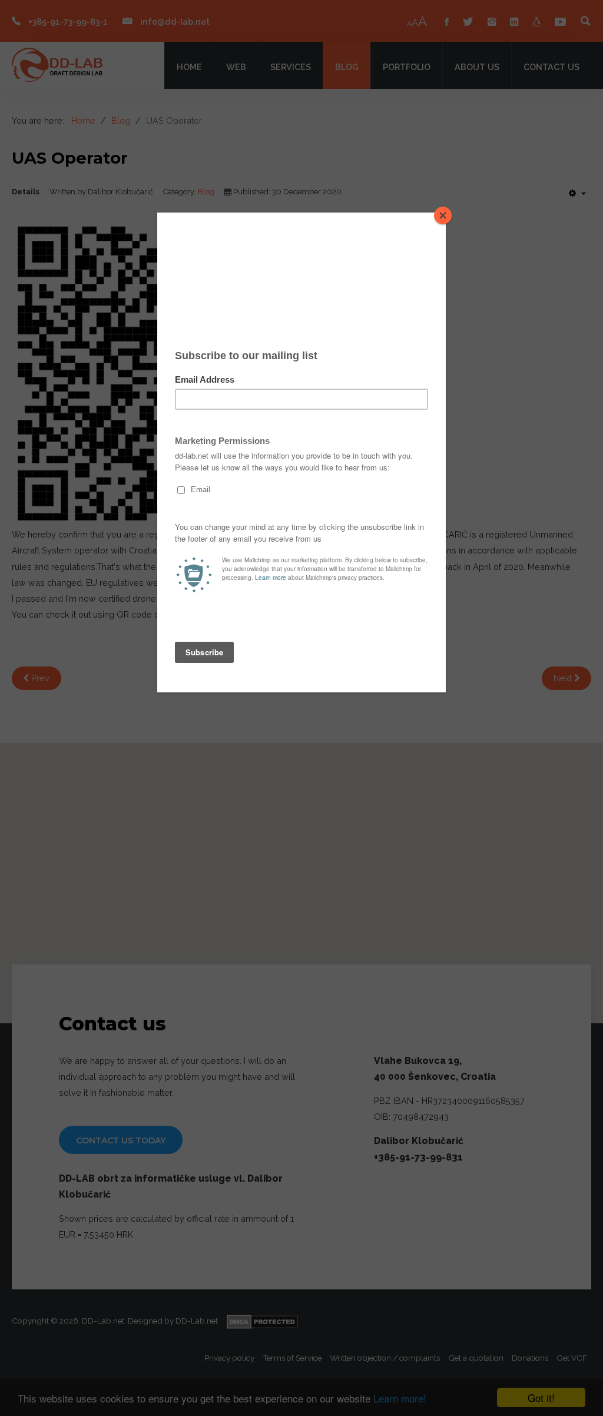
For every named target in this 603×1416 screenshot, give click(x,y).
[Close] (443, 215)
